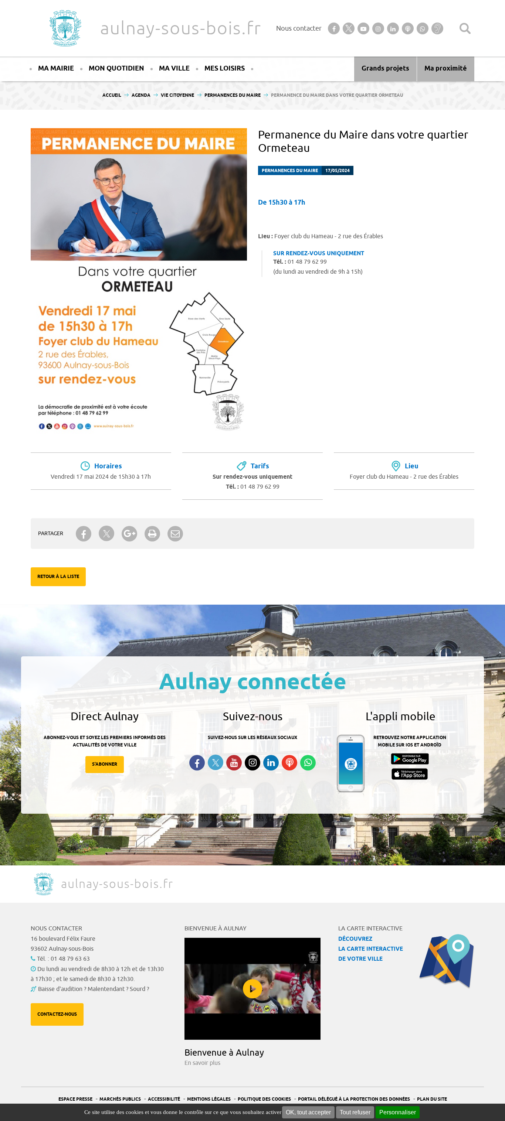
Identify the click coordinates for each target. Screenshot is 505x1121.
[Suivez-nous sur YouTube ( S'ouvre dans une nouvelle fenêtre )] (234, 762)
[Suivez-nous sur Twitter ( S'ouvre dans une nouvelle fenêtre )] (215, 762)
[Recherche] (465, 28)
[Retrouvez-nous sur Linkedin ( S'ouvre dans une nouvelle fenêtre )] (271, 762)
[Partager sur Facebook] (83, 533)
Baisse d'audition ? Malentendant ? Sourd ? (93, 989)
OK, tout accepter (308, 1112)
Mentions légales (209, 1099)
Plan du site (432, 1099)
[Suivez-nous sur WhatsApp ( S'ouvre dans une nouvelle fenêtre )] (308, 762)
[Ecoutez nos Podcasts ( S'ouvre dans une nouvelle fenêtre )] (289, 762)
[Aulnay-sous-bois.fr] (64, 28)
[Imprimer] (152, 533)
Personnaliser (397, 1112)
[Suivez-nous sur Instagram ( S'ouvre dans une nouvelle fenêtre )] (252, 762)
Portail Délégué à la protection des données (354, 1099)
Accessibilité (164, 1099)
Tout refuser (355, 1112)
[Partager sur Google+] (129, 533)
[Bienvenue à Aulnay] (252, 989)
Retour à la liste (58, 577)
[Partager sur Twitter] (106, 533)
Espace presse (75, 1099)
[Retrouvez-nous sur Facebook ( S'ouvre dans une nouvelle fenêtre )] (197, 762)
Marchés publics (120, 1099)
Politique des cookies (264, 1099)
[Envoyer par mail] (175, 533)
